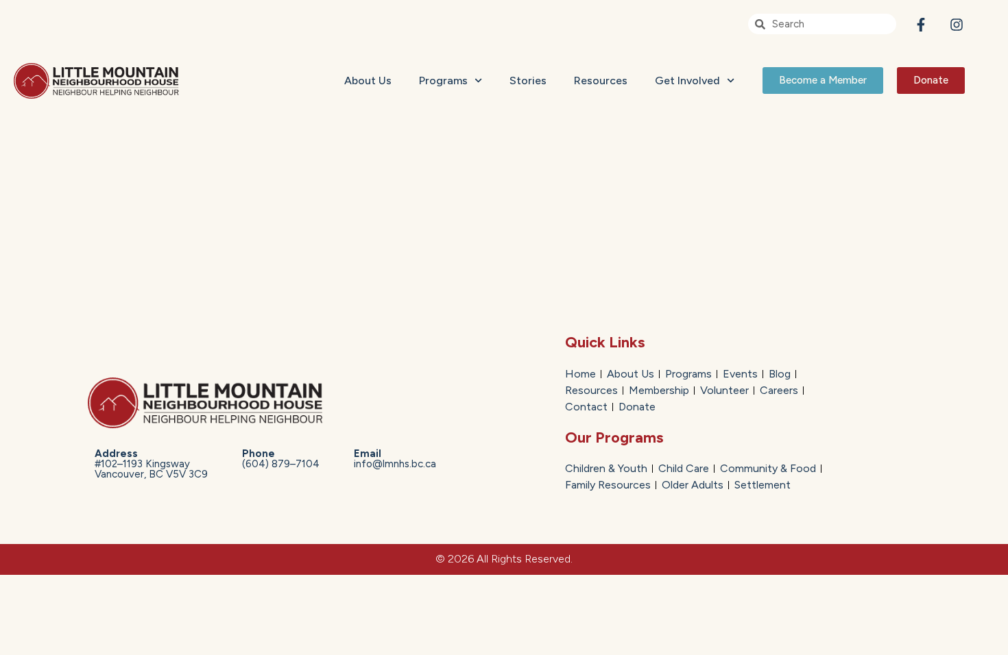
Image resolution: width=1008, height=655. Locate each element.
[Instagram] (957, 25)
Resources (600, 80)
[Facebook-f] (921, 25)
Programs (443, 80)
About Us (368, 80)
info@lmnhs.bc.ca (395, 458)
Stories (528, 80)
